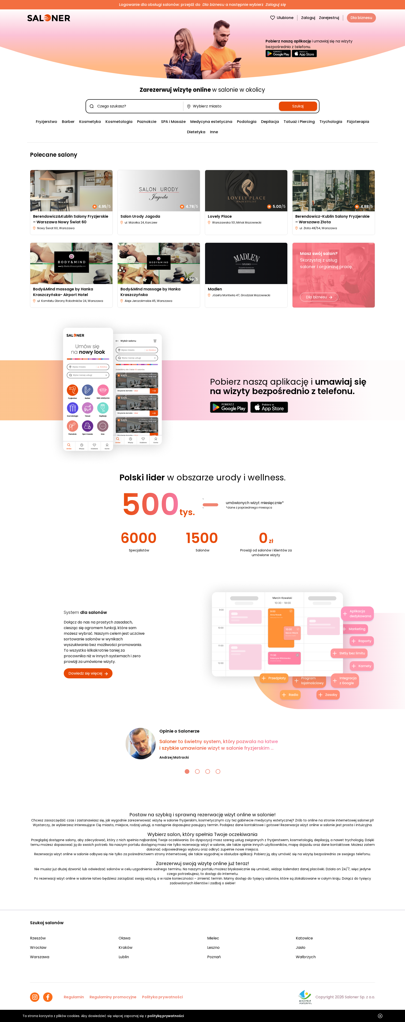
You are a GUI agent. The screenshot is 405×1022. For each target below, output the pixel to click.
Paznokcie (146, 121)
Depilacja (270, 121)
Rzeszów (38, 938)
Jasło (300, 947)
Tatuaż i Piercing (299, 121)
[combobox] (135, 106)
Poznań (214, 957)
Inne (214, 132)
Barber (68, 121)
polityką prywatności (165, 1016)
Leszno (213, 947)
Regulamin (74, 997)
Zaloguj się (275, 4)
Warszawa (39, 957)
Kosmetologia (118, 121)
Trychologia (330, 121)
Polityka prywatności (162, 997)
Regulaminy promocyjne (113, 997)
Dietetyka (196, 132)
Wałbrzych (306, 957)
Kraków (125, 947)
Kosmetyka (90, 121)
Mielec (213, 938)
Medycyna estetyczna (211, 121)
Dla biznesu (213, 4)
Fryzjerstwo (46, 121)
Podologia (246, 121)
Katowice (304, 938)
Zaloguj (308, 17)
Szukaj (298, 106)
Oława (124, 938)
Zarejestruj (329, 17)
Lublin (124, 957)
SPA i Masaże (173, 121)
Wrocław (38, 947)
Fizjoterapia (358, 121)
